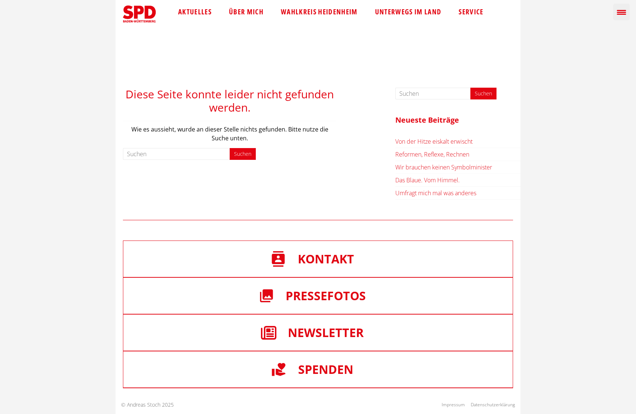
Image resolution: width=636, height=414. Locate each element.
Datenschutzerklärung (493, 404)
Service (471, 12)
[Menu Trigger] (621, 12)
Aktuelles (195, 12)
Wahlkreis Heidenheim (319, 12)
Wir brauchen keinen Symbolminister (443, 167)
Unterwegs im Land (408, 12)
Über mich (246, 12)
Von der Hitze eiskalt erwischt (434, 141)
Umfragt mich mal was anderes (435, 193)
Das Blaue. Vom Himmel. (427, 180)
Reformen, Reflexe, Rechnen (432, 154)
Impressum (453, 404)
